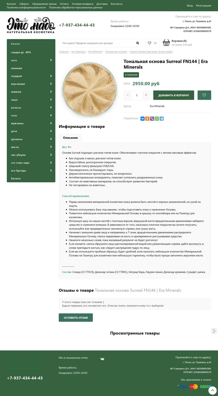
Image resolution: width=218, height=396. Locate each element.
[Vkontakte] (102, 359)
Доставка (102, 3)
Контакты (116, 3)
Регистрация (203, 5)
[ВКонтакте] (143, 119)
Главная (63, 51)
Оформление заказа (44, 3)
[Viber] (152, 119)
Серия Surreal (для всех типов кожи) (151, 51)
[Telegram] (162, 119)
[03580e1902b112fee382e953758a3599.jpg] (89, 89)
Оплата (64, 3)
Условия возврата (82, 3)
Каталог (11, 3)
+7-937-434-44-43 (77, 24)
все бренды (78, 51)
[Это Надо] (31, 24)
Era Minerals (95, 51)
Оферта (24, 3)
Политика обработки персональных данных (75, 7)
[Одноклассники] (147, 119)
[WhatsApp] (157, 119)
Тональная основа (116, 51)
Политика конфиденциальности (26, 7)
